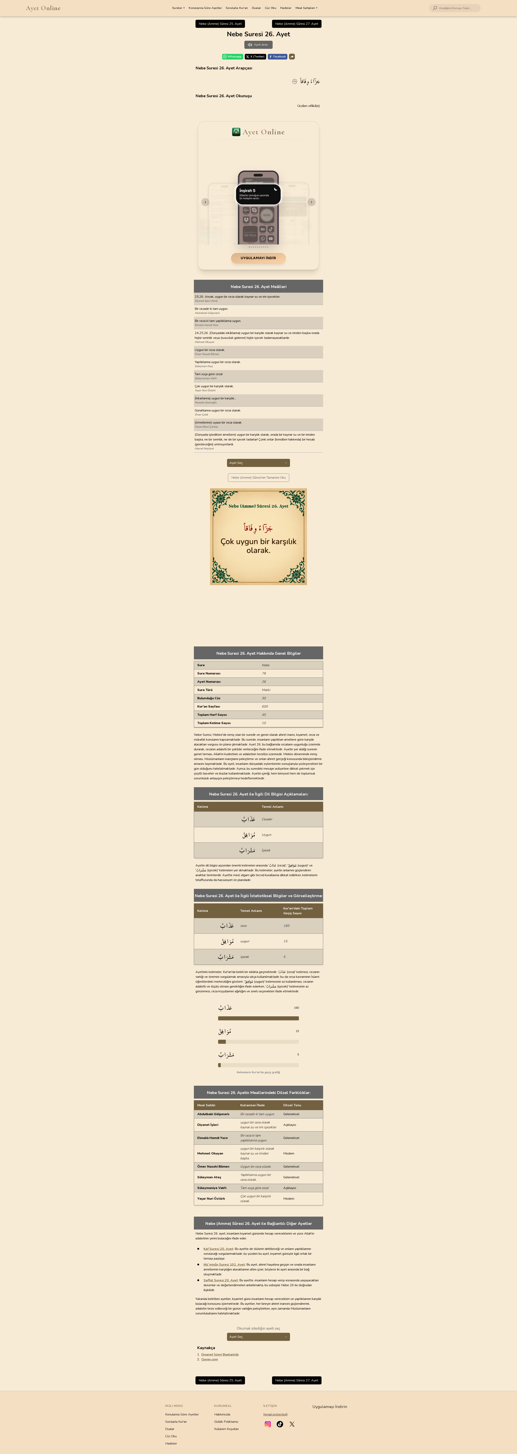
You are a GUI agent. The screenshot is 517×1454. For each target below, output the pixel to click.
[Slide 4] (255, 247)
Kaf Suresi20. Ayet (218, 1249)
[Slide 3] (253, 247)
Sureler (178, 8)
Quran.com (209, 1359)
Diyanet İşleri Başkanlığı (220, 1354)
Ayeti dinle (261, 45)
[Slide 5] (257, 247)
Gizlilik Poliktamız (226, 1422)
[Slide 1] (249, 247)
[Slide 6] (259, 247)
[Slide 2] (251, 247)
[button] (267, 1424)
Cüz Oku (270, 8)
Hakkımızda (222, 1414)
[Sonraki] (312, 202)
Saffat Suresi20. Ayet (221, 1280)
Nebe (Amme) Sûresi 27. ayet (296, 24)
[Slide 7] (262, 247)
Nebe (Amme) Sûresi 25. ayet (220, 24)
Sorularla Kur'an (176, 1422)
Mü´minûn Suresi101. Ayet (224, 1264)
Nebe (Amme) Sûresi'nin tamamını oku (258, 477)
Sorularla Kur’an (237, 8)
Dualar (256, 8)
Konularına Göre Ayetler (205, 8)
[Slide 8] (264, 247)
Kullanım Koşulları (226, 1429)
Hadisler (285, 8)
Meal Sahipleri (306, 8)
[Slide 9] (266, 247)
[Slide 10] (268, 247)
